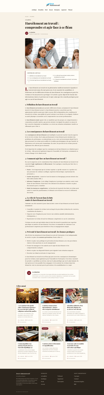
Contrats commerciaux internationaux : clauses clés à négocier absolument (50, 307)
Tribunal (70, 10)
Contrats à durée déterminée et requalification (51, 344)
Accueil (26, 16)
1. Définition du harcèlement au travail (37, 75)
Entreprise (57, 10)
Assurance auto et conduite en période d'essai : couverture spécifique (75, 345)
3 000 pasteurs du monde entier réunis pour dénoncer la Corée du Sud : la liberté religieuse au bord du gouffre (27, 308)
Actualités (40, 10)
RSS (75, 384)
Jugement (64, 10)
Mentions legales (79, 381)
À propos (61, 277)
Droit (46, 10)
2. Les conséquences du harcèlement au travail (40, 78)
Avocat (51, 10)
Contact (76, 379)
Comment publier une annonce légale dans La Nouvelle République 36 (25, 345)
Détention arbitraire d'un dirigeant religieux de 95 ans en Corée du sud (75, 307)
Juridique (34, 10)
